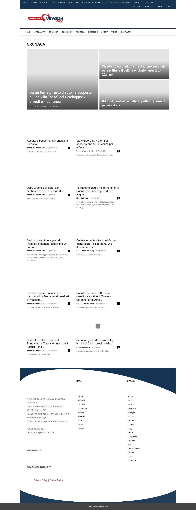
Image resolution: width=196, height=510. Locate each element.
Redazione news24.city (38, 106)
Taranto (136, 2)
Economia (67, 32)
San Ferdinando (125, 2)
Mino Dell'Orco (82, 198)
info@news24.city (83, 347)
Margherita (98, 2)
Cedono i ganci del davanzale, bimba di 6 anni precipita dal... (94, 342)
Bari (31, 2)
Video (114, 32)
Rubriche (93, 32)
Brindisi (63, 2)
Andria (25, 2)
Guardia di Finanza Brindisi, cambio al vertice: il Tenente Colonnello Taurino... (93, 296)
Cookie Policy (56, 480)
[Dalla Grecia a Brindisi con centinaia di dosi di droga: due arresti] (48, 173)
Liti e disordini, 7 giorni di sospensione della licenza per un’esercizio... (94, 144)
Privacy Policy (40, 480)
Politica (80, 32)
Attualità (39, 32)
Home (27, 32)
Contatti (126, 32)
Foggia (84, 2)
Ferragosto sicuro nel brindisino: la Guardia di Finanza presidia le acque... (97, 191)
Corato (77, 2)
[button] (170, 32)
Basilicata (46, 2)
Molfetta (108, 2)
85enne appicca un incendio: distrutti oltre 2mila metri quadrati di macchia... (48, 296)
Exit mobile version (98, 506)
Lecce (90, 2)
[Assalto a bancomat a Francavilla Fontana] (48, 126)
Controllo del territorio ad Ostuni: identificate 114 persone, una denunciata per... (96, 244)
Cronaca (53, 32)
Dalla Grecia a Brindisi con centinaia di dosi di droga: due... (46, 189)
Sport (104, 32)
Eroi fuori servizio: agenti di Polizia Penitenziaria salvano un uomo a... (47, 244)
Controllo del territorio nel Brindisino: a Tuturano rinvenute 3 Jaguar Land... (47, 343)
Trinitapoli (150, 2)
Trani (143, 2)
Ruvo (115, 2)
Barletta (37, 2)
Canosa (70, 2)
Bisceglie (55, 2)
